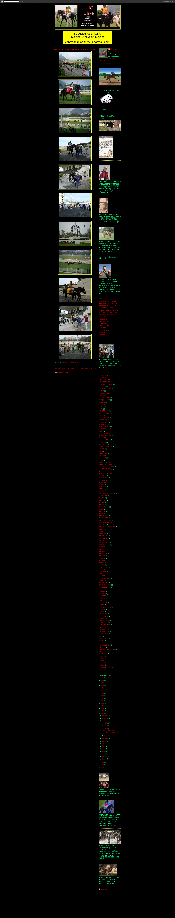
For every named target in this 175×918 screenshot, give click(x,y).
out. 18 (106, 725)
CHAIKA (101, 406)
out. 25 (106, 723)
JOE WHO (102, 504)
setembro (105, 738)
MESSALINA (102, 524)
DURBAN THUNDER (105, 435)
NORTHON (102, 547)
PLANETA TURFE (104, 330)
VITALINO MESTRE (105, 667)
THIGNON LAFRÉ (104, 631)
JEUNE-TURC (103, 500)
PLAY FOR (102, 576)
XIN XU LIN (102, 669)
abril (103, 751)
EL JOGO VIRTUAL (104, 440)
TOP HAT (101, 640)
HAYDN (101, 489)
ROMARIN (102, 600)
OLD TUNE (102, 556)
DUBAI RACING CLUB (105, 332)
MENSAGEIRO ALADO (105, 522)
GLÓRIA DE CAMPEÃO (106, 464)
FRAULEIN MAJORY (105, 462)
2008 (102, 767)
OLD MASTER (103, 553)
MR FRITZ (102, 531)
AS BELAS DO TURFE (105, 384)
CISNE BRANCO (104, 411)
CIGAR (101, 409)
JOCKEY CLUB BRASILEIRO (107, 301)
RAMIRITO (102, 589)
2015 (102, 703)
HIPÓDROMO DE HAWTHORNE (108, 310)
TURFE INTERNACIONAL (106, 649)
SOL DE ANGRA (103, 616)
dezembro (105, 715)
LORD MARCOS (103, 516)
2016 (102, 701)
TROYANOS (102, 647)
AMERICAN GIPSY (104, 380)
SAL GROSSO (103, 603)
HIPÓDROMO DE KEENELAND (108, 312)
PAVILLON (102, 565)
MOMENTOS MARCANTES (107, 527)
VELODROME (103, 656)
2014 (102, 706)
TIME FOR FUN (103, 634)
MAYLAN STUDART (105, 520)
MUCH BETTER (103, 538)
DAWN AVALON (103, 424)
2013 (102, 708)
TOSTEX (101, 643)
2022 (102, 688)
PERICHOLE (102, 571)
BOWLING (102, 395)
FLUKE (101, 451)
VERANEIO (102, 658)
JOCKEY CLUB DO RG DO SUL (108, 305)
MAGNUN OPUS (104, 518)
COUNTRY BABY (104, 417)
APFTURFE (102, 328)
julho (103, 744)
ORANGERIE (103, 560)
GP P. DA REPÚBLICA (105, 473)
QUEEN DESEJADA (105, 585)
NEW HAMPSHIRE (104, 545)
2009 (102, 765)
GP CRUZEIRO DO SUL (106, 467)
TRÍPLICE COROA (104, 645)
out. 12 (106, 728)
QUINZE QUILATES (104, 587)
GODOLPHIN (102, 334)
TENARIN (101, 627)
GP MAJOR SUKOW (105, 469)
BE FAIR (101, 391)
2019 (102, 693)
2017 (102, 698)
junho (104, 746)
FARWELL (102, 449)
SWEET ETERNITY (104, 625)
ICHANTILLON (103, 496)
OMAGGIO (102, 558)
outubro (104, 721)
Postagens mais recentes (61, 368)
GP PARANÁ (102, 475)
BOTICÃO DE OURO (105, 393)
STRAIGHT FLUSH (104, 620)
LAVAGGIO (102, 511)
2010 (102, 762)
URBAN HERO (103, 654)
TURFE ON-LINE (104, 321)
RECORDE (102, 591)
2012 (102, 711)
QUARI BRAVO (103, 582)
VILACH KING (103, 663)
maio (104, 749)
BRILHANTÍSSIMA (104, 397)
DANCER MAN (103, 422)
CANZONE (102, 402)
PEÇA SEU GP (103, 567)
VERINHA (102, 660)
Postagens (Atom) (64, 372)
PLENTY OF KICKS (104, 578)
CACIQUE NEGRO (104, 400)
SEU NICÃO (102, 609)
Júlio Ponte (114, 49)
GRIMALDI (102, 482)
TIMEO (101, 636)
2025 (102, 680)
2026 (102, 678)
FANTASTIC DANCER (105, 446)
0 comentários (82, 361)
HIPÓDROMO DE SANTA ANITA (108, 314)
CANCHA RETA (103, 323)
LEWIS (101, 513)
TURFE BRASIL (103, 319)
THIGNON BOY (103, 629)
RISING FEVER (103, 598)
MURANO (101, 540)
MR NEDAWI (102, 533)
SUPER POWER (104, 623)
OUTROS (101, 562)
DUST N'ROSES (103, 438)
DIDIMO (101, 431)
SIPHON (101, 611)
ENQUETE (102, 442)
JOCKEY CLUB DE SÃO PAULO (108, 303)
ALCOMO (101, 377)
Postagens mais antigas (88, 368)
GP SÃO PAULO (104, 478)
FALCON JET (103, 444)
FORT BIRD (102, 458)
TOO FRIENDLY (103, 638)
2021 (102, 690)
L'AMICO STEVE (104, 507)
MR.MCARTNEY (103, 536)
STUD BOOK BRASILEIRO (107, 326)
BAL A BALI (102, 386)
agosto (104, 741)
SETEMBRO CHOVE (105, 607)
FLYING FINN (103, 453)
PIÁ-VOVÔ (102, 574)
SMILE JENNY (103, 614)
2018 (102, 695)
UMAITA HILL (103, 652)
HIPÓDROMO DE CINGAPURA (108, 308)
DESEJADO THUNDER (106, 429)
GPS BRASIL (103, 480)
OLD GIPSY (102, 551)
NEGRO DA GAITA (104, 542)
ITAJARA (101, 498)
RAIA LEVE (102, 317)
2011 (102, 713)
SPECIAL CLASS (104, 618)
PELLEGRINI (102, 569)
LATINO (101, 509)
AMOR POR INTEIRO (105, 382)
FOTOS (77, 362)
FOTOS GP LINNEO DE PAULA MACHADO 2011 (74, 49)
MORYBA (101, 529)
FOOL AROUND (103, 455)
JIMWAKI (101, 502)
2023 (102, 685)
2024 (102, 683)
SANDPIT (101, 605)
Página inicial (75, 368)
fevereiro (105, 756)
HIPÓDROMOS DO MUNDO (107, 493)
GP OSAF (102, 471)
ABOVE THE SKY (104, 375)
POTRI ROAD (103, 580)
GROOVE (101, 484)
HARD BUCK (102, 487)
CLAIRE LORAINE (104, 413)
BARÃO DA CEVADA (68, 362)
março (104, 754)
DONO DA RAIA (103, 433)
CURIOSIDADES (104, 420)
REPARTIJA (102, 594)
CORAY (101, 415)
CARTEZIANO (103, 404)
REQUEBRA (102, 596)
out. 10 (106, 735)
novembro (105, 718)
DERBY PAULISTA (104, 426)
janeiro (104, 759)
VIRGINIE (102, 665)
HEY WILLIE (102, 491)
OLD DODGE (102, 549)
